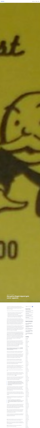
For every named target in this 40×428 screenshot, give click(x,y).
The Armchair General (28, 325)
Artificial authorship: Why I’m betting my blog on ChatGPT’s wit (29, 324)
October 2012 (27, 407)
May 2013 (27, 399)
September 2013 (27, 396)
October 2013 (27, 395)
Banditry (2, 1)
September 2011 (27, 419)
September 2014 (27, 380)
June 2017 (27, 357)
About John (33, 1)
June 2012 (27, 411)
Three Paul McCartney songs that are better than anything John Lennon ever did (29, 331)
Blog (38, 1)
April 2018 (27, 349)
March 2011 (27, 426)
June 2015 (27, 372)
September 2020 (27, 341)
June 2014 (27, 384)
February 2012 (27, 415)
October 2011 (27, 418)
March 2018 (27, 350)
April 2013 (27, 400)
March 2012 (27, 414)
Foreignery (12, 294)
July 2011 (26, 422)
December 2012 (27, 404)
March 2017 (27, 361)
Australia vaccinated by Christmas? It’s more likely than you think (29, 334)
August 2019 (27, 342)
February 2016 (27, 369)
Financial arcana (9, 294)
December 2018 (27, 346)
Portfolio (36, 1)
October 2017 (27, 353)
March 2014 (27, 388)
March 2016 (27, 368)
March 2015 (27, 376)
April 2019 (27, 345)
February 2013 (27, 403)
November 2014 (27, 377)
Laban (26, 328)
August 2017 (27, 354)
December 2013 (27, 392)
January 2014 (27, 391)
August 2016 (27, 365)
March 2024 (27, 338)
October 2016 (27, 364)
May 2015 (27, 373)
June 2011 (27, 423)
